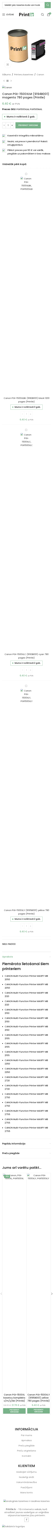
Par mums (26, 1435)
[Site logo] (26, 14)
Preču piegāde (27, 1445)
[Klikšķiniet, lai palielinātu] (7, 64)
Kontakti (26, 1455)
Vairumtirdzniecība (26, 1482)
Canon (40, 74)
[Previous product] (4, 81)
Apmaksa (26, 1440)
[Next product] (11, 81)
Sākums (6, 74)
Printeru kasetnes (23, 74)
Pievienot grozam (28, 125)
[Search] (42, 14)
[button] (14, 1411)
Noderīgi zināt (26, 1477)
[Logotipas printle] (27, 1501)
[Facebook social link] (26, 1520)
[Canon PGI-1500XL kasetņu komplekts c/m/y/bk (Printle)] (14, 1283)
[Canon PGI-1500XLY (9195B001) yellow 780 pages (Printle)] (38, 1283)
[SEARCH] (48, 5)
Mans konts (26, 1492)
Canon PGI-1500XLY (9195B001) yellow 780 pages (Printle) (38, 1397)
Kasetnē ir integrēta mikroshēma (25, 135)
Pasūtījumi (26, 1487)
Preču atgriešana (26, 1450)
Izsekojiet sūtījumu (26, 1471)
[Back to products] (7, 81)
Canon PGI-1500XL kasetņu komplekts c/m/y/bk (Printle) (14, 1397)
